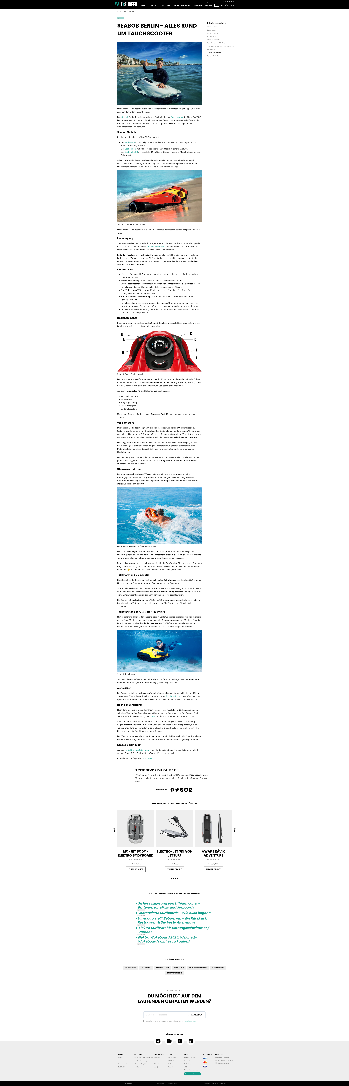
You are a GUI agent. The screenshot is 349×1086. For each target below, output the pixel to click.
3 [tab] (175, 878)
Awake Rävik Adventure (213, 853)
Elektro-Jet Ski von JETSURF (174, 853)
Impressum (160, 1083)
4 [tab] (177, 878)
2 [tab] (173, 878)
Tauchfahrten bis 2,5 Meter (216, 43)
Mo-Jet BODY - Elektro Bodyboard (136, 853)
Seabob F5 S (130, 148)
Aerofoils (157, 1058)
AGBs (186, 1067)
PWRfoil (171, 1061)
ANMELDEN (196, 1015)
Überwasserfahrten (213, 40)
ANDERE (171, 1055)
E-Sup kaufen (179, 968)
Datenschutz (172, 1083)
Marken (153, 5)
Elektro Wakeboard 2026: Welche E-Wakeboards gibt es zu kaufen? (166, 939)
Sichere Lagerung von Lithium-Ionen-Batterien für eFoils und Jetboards (167, 905)
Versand (187, 1061)
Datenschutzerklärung (190, 1021)
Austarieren (211, 49)
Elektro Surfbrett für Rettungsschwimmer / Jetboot (172, 930)
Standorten (148, 758)
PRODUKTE (122, 1055)
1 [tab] (171, 878)
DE (216, 5)
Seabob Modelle (212, 27)
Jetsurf (156, 1061)
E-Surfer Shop (130, 968)
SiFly (170, 1064)
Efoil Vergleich (218, 968)
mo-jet (156, 1067)
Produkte (143, 5)
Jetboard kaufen (162, 968)
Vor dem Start (212, 36)
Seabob (125, 117)
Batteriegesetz (189, 1064)
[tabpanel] (135, 841)
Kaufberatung (165, 5)
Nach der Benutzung (215, 53)
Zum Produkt (136, 869)
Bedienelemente (212, 33)
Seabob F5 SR (131, 152)
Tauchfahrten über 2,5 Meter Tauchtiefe (220, 46)
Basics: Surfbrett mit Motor (143, 1058)
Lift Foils (157, 1064)
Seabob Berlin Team (214, 56)
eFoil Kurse (137, 1067)
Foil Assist (121, 1067)
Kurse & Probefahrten (182, 5)
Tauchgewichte (173, 696)
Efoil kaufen (146, 968)
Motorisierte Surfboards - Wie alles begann (172, 913)
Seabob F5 (130, 142)
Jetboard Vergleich (174, 973)
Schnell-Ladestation (157, 246)
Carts (152, 716)
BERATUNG (138, 1055)
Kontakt (208, 5)
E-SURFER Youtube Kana (137, 750)
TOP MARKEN (159, 1055)
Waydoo (171, 1067)
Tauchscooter (177, 117)
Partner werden (189, 1058)
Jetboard (121, 1061)
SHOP (186, 1055)
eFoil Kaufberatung (140, 1061)
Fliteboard (172, 1058)
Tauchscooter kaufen (198, 968)
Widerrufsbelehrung (191, 1070)
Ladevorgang (211, 30)
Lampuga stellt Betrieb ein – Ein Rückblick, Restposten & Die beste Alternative (171, 920)
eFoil (120, 1058)
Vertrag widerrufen (192, 1074)
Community (197, 5)
